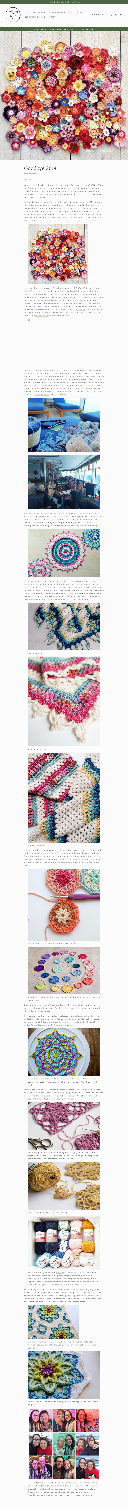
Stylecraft (89, 1296)
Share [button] (28, 179)
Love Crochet (42, 315)
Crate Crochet (82, 513)
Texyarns (60, 1273)
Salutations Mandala (85, 1016)
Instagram (81, 309)
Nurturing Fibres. (48, 853)
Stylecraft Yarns (80, 587)
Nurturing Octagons (74, 859)
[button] (39, 12)
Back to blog (65, 1506)
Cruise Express (41, 394)
